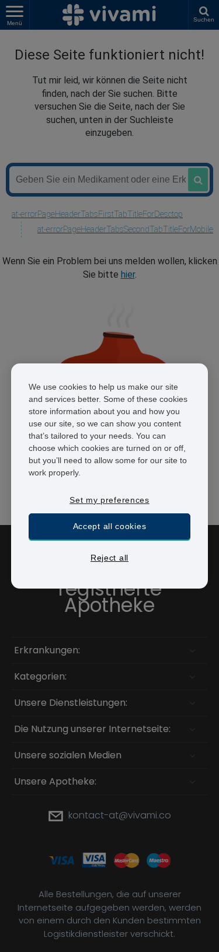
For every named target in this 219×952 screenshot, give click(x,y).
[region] (109, 476)
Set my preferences (109, 500)
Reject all (109, 557)
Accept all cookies (110, 526)
